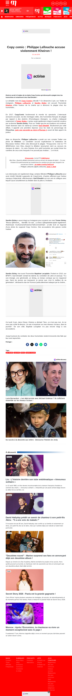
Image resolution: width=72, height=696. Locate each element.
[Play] (2, 11)
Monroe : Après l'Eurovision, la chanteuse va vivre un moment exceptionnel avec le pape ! (32, 628)
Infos (17, 662)
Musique (48, 16)
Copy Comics (27, 101)
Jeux (65, 16)
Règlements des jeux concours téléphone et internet (52, 686)
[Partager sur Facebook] (27, 345)
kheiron (23, 352)
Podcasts (58, 16)
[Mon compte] (65, 3)
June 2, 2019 (51, 167)
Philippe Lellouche (23, 103)
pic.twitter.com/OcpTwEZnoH (44, 164)
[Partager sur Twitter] (32, 345)
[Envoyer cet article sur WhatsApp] (40, 345)
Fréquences (31, 16)
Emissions (20, 16)
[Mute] (27, 11)
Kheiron (9, 105)
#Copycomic (29, 158)
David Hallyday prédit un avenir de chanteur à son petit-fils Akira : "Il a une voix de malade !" (35, 518)
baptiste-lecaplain (30, 352)
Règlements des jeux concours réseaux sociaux (52, 667)
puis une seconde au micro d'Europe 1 (31, 130)
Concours (19, 667)
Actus (40, 16)
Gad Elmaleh (44, 126)
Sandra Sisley (41, 103)
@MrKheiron (45, 158)
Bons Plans (19, 660)
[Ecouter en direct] (57, 3)
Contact (8, 660)
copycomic (16, 352)
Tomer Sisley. (21, 121)
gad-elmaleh (9, 352)
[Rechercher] (61, 3)
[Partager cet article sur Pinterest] (36, 345)
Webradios (9, 16)
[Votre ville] (53, 3)
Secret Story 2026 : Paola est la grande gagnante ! (31, 594)
